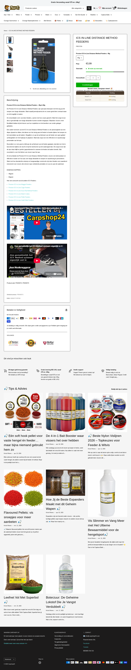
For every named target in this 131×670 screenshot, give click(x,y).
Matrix (47, 15)
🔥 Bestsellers (97, 20)
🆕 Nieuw (69, 20)
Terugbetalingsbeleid (60, 642)
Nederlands (8, 659)
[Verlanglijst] (100, 8)
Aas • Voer (7, 15)
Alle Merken (47, 20)
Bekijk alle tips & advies (119, 389)
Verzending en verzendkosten (63, 636)
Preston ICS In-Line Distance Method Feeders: (93, 53)
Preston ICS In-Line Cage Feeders (19, 187)
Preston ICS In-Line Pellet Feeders (19, 197)
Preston (37, 15)
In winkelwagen (87, 85)
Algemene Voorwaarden (61, 645)
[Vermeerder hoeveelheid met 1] (98, 78)
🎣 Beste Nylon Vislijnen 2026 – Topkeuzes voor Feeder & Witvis (104, 440)
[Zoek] (89, 8)
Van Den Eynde (80, 15)
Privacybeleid (58, 648)
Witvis (18, 15)
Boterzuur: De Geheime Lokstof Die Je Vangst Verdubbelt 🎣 (62, 602)
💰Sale (87, 20)
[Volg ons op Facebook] (39, 662)
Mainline (93, 15)
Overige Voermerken (10, 20)
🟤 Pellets (58, 20)
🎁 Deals (79, 20)
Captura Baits (105, 15)
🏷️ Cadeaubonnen (111, 20)
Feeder (27, 15)
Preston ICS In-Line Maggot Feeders (20, 184)
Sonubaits (66, 15)
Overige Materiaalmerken (30, 20)
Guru (56, 15)
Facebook (86, 643)
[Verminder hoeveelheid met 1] (88, 78)
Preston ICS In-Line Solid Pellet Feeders (21, 200)
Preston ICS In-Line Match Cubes (19, 194)
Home (5, 30)
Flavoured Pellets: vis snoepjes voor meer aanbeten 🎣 (18, 517)
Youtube (85, 647)
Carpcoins (57, 639)
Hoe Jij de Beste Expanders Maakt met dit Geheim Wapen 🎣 (65, 504)
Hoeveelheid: (80, 78)
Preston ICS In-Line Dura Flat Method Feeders (23, 191)
